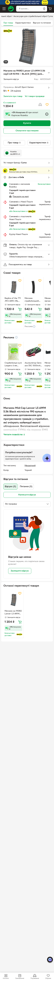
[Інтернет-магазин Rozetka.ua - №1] (11, 9)
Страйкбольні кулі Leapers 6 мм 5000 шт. (13, 364)
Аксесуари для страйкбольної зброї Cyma (33, 16)
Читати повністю (14, 435)
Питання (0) (26, 487)
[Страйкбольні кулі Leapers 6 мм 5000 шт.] (13, 352)
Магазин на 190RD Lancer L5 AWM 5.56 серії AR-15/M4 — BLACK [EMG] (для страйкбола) (13, 612)
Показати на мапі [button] (21, 197)
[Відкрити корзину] (50, 9)
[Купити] (20, 309)
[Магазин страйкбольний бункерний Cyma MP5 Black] (33, 287)
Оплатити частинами (27, 131)
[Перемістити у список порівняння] (40, 104)
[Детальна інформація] (16, 337)
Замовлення (19, 978)
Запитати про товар (12, 96)
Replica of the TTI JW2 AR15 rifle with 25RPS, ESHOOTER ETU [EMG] (13, 300)
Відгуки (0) (10, 487)
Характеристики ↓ (39, 143)
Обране (48, 978)
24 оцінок (16, 91)
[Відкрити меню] (4, 9)
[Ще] (49, 72)
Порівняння (35, 978)
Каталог (6, 978)
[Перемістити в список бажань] (47, 104)
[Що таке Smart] (7, 31)
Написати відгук (27, 495)
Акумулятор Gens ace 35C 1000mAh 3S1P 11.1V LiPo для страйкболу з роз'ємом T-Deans (33, 364)
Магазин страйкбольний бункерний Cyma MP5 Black (33, 300)
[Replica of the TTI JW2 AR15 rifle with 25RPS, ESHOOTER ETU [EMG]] (13, 287)
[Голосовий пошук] (44, 9)
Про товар (8, 23)
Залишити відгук (20, 571)
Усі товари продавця (34, 96)
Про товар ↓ (14, 143)
